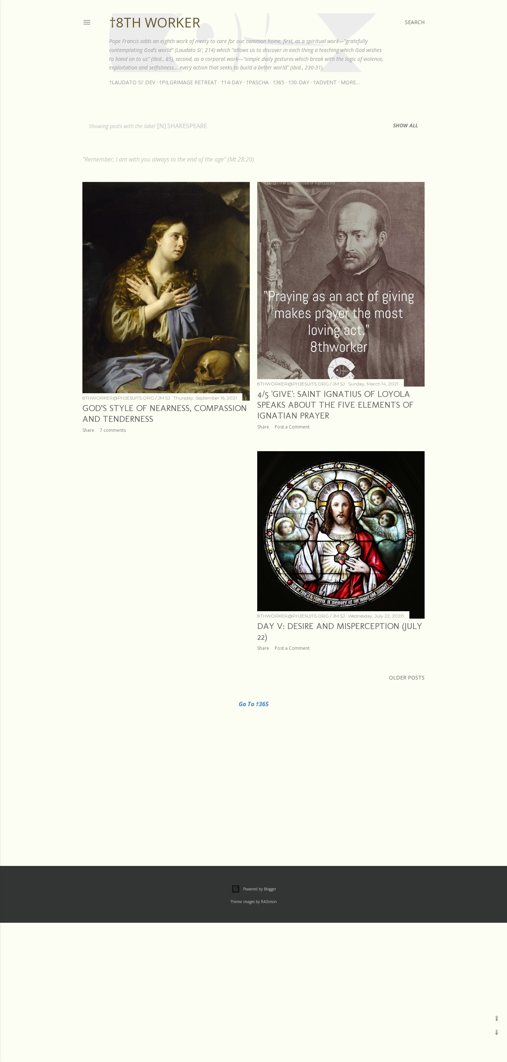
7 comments (113, 430)
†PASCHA (257, 82)
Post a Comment (292, 427)
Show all (405, 125)
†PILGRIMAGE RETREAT (188, 82)
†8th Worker (154, 22)
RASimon (269, 901)
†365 (278, 82)
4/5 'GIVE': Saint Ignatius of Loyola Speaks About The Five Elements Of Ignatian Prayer (335, 404)
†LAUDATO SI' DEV (132, 82)
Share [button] (88, 430)
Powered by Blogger (259, 889)
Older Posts (407, 677)
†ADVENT (325, 82)
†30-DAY (298, 82)
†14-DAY (231, 82)
